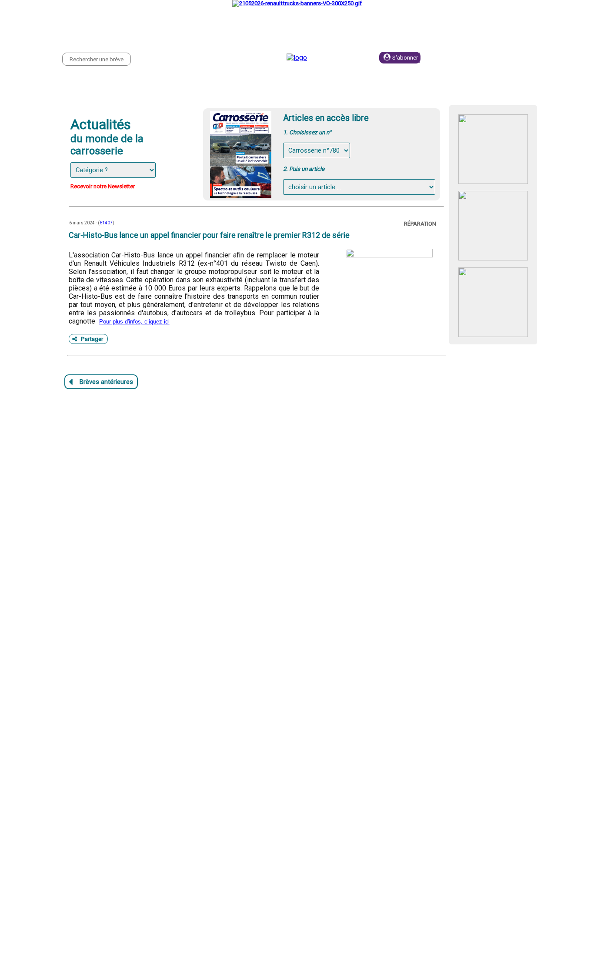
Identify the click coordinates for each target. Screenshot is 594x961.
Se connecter (471, 57)
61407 (106, 222)
